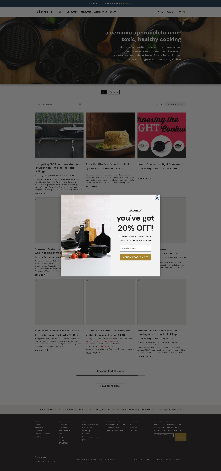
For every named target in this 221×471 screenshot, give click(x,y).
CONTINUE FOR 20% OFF (135, 257)
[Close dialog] (157, 198)
